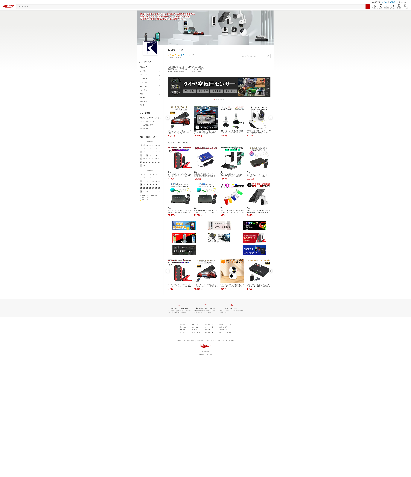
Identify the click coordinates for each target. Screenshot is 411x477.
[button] (403, 7)
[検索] (368, 12)
